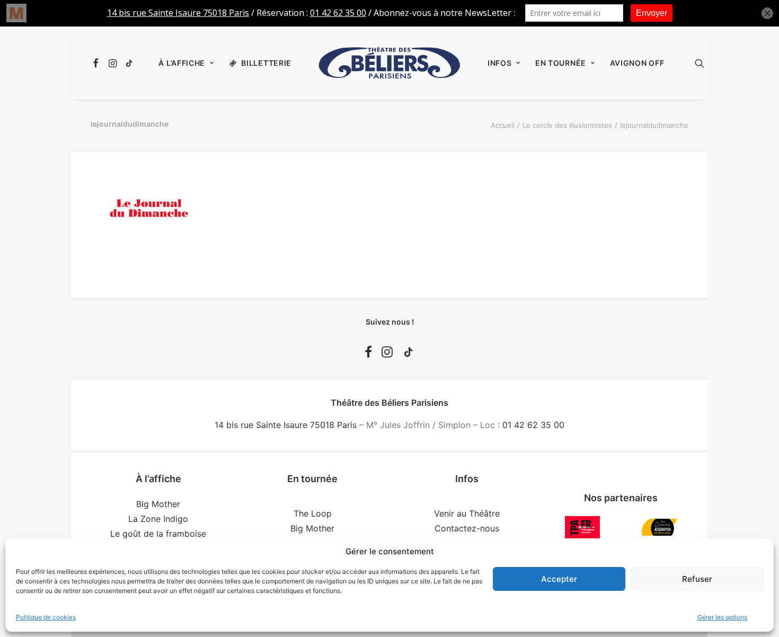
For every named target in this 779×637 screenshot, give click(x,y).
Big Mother (158, 504)
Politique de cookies (46, 617)
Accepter (559, 579)
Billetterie (266, 62)
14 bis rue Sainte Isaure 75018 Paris (286, 425)
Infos (500, 62)
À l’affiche (181, 62)
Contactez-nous (467, 528)
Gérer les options (722, 617)
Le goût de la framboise (158, 533)
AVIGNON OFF (637, 62)
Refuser (697, 579)
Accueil (503, 125)
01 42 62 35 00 (533, 425)
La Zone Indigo (158, 518)
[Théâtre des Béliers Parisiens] (389, 63)
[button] (97, 63)
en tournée (560, 62)
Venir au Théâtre (467, 513)
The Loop (313, 513)
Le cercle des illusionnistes (567, 125)
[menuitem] (97, 63)
